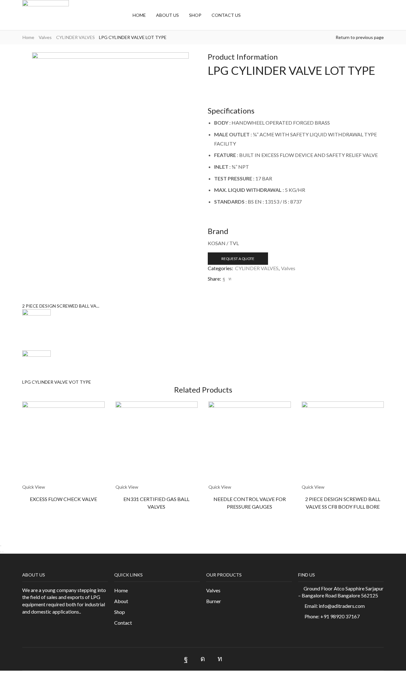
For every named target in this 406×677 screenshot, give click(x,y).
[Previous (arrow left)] (0, 552)
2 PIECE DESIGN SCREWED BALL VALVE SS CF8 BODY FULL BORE (342, 503)
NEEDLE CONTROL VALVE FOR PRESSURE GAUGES (249, 503)
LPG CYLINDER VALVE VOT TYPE (56, 382)
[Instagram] (202, 658)
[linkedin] (229, 278)
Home (28, 37)
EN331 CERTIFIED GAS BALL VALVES (156, 503)
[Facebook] (224, 278)
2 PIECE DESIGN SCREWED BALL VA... (60, 306)
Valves (45, 37)
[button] (252, 15)
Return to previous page (360, 37)
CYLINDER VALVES (75, 37)
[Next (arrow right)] (2, 552)
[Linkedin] (220, 658)
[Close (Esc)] (0, 545)
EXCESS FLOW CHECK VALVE (63, 499)
